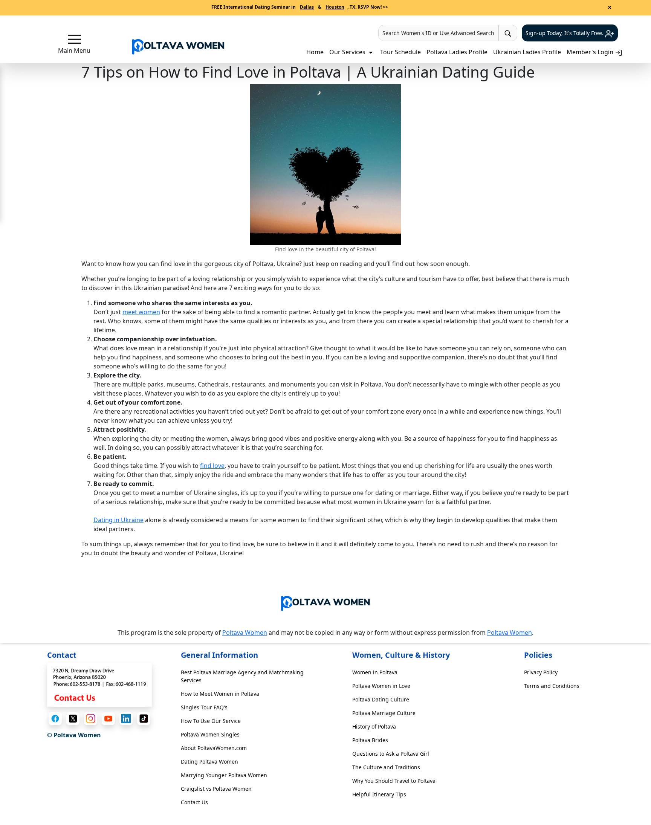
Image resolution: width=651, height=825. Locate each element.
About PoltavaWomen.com (214, 748)
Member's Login (591, 52)
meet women (141, 312)
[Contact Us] (99, 684)
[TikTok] (143, 718)
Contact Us (194, 802)
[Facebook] (55, 718)
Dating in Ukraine (118, 520)
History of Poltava (374, 726)
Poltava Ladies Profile (456, 52)
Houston (335, 7)
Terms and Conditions (551, 685)
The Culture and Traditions (386, 767)
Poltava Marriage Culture (384, 713)
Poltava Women (244, 632)
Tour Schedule (400, 52)
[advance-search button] (507, 33)
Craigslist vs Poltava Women (216, 788)
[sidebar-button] (74, 39)
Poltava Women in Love (381, 685)
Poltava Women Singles (210, 734)
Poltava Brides (370, 740)
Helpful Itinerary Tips (379, 794)
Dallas (307, 7)
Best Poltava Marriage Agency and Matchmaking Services (242, 676)
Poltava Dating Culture (380, 699)
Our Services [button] (348, 52)
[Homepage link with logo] (325, 602)
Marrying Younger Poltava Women (224, 775)
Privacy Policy (541, 672)
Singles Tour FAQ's (204, 707)
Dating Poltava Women (209, 761)
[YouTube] (108, 718)
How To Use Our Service (211, 720)
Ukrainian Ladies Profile (527, 52)
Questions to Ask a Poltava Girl (390, 753)
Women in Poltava (374, 672)
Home (315, 52)
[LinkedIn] (126, 718)
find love (212, 465)
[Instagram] (90, 718)
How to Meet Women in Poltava (220, 693)
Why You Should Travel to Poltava (394, 780)
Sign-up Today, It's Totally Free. (565, 33)
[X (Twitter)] (72, 718)
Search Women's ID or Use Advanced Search (438, 33)
